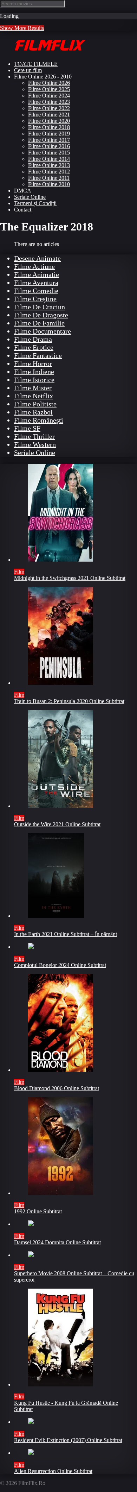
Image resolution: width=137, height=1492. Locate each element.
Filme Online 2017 (49, 140)
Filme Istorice (34, 380)
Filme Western (35, 444)
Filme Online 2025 (49, 89)
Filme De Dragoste (41, 315)
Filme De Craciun (39, 307)
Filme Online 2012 (49, 172)
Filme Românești (38, 420)
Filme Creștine (35, 299)
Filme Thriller (34, 436)
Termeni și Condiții (35, 203)
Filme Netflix (33, 396)
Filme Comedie (36, 291)
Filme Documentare (42, 331)
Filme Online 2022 (49, 108)
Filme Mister (33, 388)
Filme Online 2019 (49, 134)
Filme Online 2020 (49, 121)
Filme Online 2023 (49, 102)
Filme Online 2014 (49, 159)
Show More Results (22, 28)
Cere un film (28, 70)
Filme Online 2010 (49, 184)
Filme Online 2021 (49, 115)
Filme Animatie (36, 274)
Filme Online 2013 (49, 165)
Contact (22, 210)
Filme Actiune (34, 266)
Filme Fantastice (38, 355)
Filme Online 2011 (49, 178)
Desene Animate (37, 258)
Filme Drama (33, 339)
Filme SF (27, 428)
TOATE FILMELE (36, 64)
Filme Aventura (36, 282)
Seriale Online (30, 197)
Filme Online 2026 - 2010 (43, 77)
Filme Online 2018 (49, 127)
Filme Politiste (35, 404)
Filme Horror (33, 363)
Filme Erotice (33, 347)
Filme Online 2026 (49, 83)
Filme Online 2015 (49, 153)
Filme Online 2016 (49, 146)
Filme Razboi (33, 412)
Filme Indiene (34, 371)
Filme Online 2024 (49, 96)
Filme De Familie (39, 323)
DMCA (22, 191)
